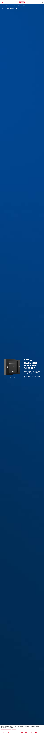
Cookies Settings (5, 732)
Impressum (14, 729)
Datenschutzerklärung (7, 729)
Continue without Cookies (36, 732)
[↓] (14, 377)
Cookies (2, 729)
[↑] (10, 377)
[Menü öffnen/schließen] (42, 2)
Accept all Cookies (24, 732)
